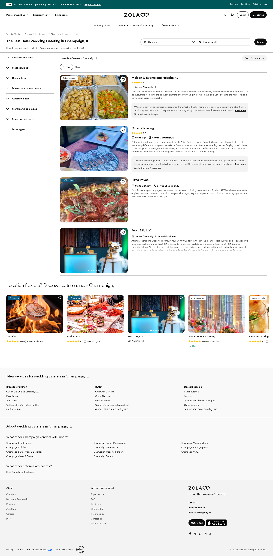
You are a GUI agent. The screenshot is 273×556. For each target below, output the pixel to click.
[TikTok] (210, 534)
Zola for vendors (260, 4)
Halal (76, 34)
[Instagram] (205, 534)
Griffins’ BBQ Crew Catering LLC (22, 405)
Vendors (122, 25)
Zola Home (245, 4)
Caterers (28, 34)
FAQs (93, 499)
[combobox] (225, 42)
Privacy (9, 549)
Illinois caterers (41, 34)
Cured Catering (103, 396)
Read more (240, 110)
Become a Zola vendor (17, 499)
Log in (191, 502)
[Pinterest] (195, 534)
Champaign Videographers (194, 443)
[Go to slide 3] (95, 118)
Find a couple (62, 15)
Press (9, 518)
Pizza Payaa (12, 396)
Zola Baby (234, 4)
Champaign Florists (103, 456)
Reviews (10, 504)
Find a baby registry (198, 512)
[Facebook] (190, 534)
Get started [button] (258, 15)
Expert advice (40, 15)
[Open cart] (232, 14)
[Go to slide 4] (97, 118)
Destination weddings (144, 25)
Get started (197, 523)
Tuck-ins (188, 396)
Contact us (96, 518)
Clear (77, 67)
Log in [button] (243, 15)
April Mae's (11, 400)
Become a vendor (170, 25)
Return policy (97, 514)
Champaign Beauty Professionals (110, 443)
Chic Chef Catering (104, 391)
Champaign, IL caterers (60, 34)
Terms (78, 4)
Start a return (97, 509)
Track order (96, 504)
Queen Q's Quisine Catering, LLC (22, 391)
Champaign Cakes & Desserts (20, 456)
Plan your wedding (15, 15)
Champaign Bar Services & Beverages (24, 452)
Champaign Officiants (17, 447)
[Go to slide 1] (90, 118)
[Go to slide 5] (99, 169)
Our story (11, 494)
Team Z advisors (99, 523)
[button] (193, 42)
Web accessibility (64, 549)
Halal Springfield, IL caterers (20, 472)
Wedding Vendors (13, 34)
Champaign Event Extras (18, 443)
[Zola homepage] (136, 15)
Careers (10, 514)
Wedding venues (102, 25)
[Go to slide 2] (92, 118)
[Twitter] (200, 534)
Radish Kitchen (13, 409)
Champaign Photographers (194, 447)
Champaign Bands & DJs (106, 447)
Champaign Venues (190, 452)
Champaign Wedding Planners (109, 452)
